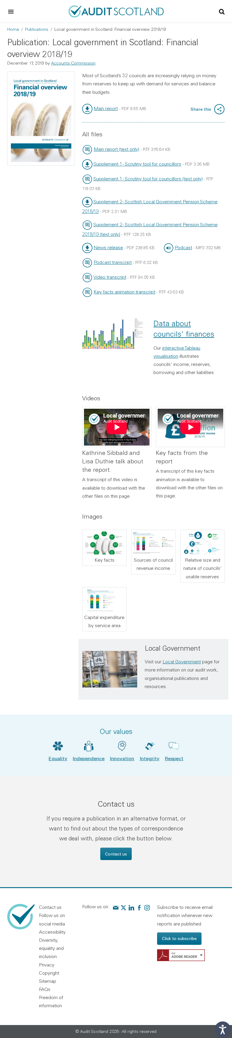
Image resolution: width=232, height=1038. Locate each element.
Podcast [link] (183, 247)
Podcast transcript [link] (113, 262)
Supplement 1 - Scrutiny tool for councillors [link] (137, 164)
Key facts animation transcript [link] (124, 292)
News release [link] (108, 247)
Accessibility (52, 932)
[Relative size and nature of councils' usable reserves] (202, 543)
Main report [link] (106, 108)
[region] (117, 427)
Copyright (49, 973)
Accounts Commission (73, 63)
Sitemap (47, 981)
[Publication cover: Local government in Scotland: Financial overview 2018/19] (41, 118)
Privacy (46, 965)
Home (13, 29)
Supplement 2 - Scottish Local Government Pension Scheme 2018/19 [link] (150, 206)
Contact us (116, 854)
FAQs (44, 989)
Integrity (150, 758)
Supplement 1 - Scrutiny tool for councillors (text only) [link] (148, 179)
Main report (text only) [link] (116, 149)
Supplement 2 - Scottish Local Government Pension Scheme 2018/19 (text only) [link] (150, 229)
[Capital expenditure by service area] (104, 600)
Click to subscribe (179, 938)
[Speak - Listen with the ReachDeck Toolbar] (222, 1029)
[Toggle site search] (222, 11)
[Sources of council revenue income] (153, 543)
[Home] (116, 11)
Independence (89, 758)
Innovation (122, 758)
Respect (174, 758)
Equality (58, 758)
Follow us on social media (52, 919)
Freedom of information (51, 1001)
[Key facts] (104, 543)
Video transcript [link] (109, 277)
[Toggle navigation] (10, 11)
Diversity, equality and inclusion (51, 948)
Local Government (182, 662)
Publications (36, 29)
